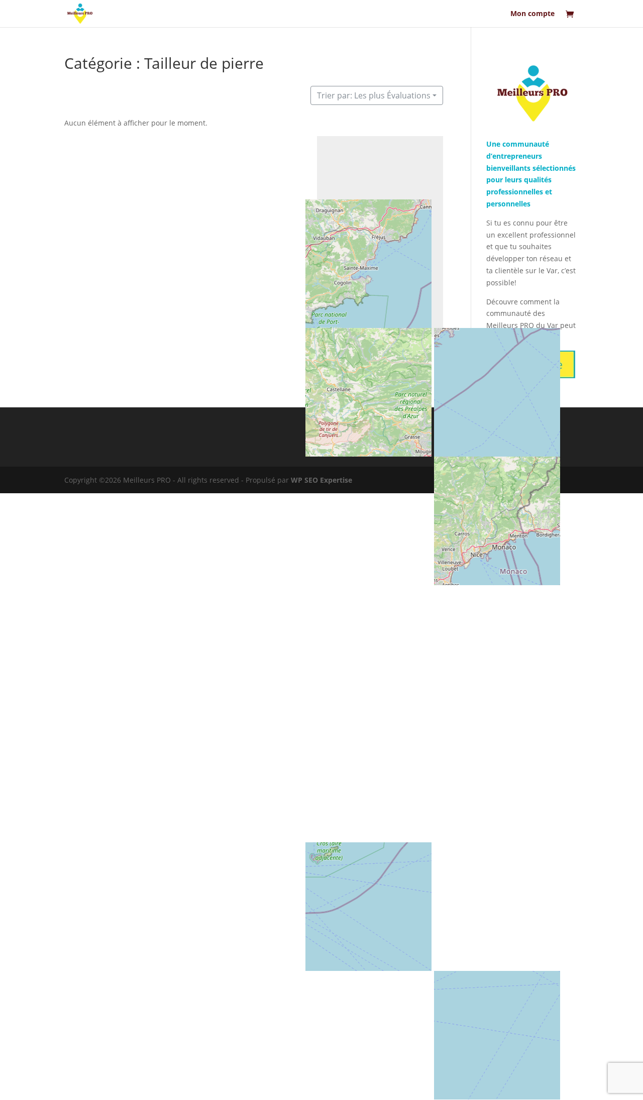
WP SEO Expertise (321, 480)
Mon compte (532, 14)
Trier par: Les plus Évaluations (374, 95)
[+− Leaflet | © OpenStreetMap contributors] (380, 236)
